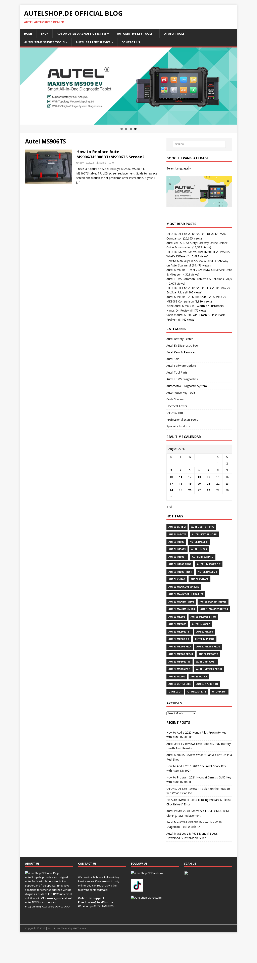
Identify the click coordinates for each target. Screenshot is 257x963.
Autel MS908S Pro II (209, 669)
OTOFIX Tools (174, 33)
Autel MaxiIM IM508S (213, 601)
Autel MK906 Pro (179, 646)
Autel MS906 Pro (179, 669)
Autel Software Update (181, 365)
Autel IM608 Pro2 (179, 564)
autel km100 (176, 579)
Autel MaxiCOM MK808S (183, 586)
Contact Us (130, 42)
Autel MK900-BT (178, 639)
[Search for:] (199, 144)
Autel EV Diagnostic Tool (182, 345)
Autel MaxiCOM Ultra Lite (185, 594)
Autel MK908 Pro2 (208, 646)
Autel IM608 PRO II (180, 572)
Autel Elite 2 (177, 526)
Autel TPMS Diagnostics (182, 379)
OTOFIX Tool (175, 413)
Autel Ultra (199, 676)
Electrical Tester (176, 406)
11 (180, 477)
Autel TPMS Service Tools (44, 42)
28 (208, 490)
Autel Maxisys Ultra (214, 609)
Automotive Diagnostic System (81, 33)
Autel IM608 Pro (202, 556)
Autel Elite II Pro (202, 526)
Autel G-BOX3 (177, 534)
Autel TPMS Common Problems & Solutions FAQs (199, 279)
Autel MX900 (176, 676)
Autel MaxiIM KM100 (181, 609)
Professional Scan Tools (182, 419)
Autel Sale (172, 359)
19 (189, 483)
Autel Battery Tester (179, 339)
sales (102, 162)
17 (171, 483)
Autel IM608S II (207, 572)
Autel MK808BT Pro (203, 616)
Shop (44, 33)
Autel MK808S (177, 624)
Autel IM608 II (177, 556)
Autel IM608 (199, 549)
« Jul (169, 507)
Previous (13, 85)
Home (28, 33)
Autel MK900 (204, 631)
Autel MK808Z (201, 624)
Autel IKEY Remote (204, 534)
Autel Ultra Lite (179, 684)
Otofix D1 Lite (196, 691)
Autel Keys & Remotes (181, 352)
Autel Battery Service (93, 42)
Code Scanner (175, 399)
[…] (78, 182)
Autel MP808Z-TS (179, 661)
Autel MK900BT (204, 639)
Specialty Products (178, 426)
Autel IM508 (176, 542)
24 (171, 490)
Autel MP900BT (206, 661)
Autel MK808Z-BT (179, 631)
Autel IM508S (177, 549)
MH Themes (79, 928)
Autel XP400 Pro (207, 684)
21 (208, 483)
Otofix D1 (175, 691)
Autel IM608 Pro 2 (208, 564)
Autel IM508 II (199, 542)
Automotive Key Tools (135, 33)
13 (199, 477)
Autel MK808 (176, 616)
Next (244, 85)
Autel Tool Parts (177, 372)
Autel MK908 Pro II (180, 654)
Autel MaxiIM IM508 (181, 601)
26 (189, 490)
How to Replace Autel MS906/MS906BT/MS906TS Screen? (110, 154)
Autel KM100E (199, 579)
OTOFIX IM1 (219, 691)
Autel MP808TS (208, 654)
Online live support (91, 898)
